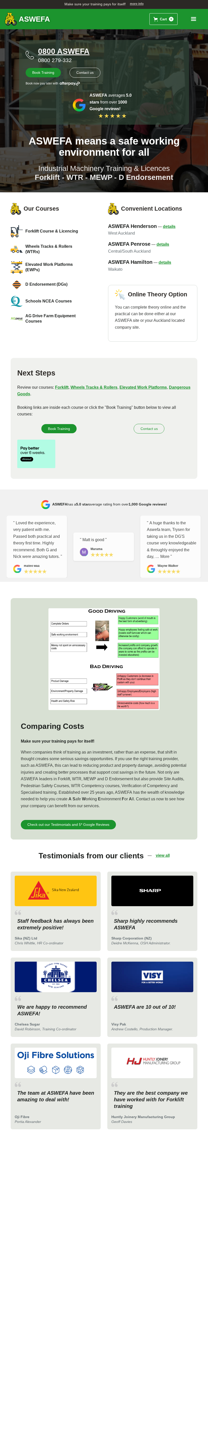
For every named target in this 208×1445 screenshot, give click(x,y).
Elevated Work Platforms (143, 387)
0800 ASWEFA (64, 51)
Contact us (85, 72)
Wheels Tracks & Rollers (94, 387)
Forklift (61, 387)
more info (137, 4)
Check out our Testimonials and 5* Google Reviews (68, 824)
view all (163, 855)
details (169, 226)
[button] (163, 19)
